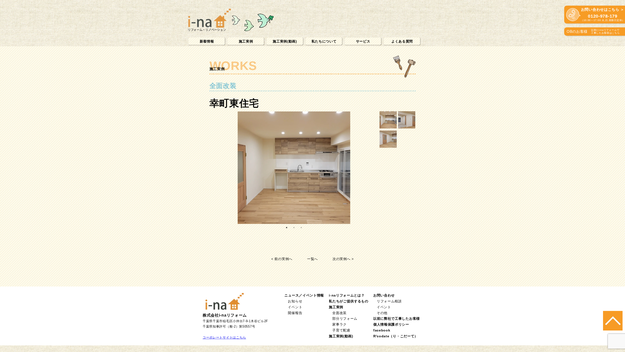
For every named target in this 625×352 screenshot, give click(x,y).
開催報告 (295, 313)
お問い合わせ (384, 295)
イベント (295, 307)
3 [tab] (301, 227)
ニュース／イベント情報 (304, 295)
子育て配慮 (341, 330)
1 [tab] (286, 227)
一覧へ (312, 259)
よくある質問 (402, 41)
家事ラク (339, 324)
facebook (381, 330)
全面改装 (339, 313)
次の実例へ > (343, 259)
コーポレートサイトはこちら (224, 337)
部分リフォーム (344, 318)
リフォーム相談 (389, 301)
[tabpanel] (294, 167)
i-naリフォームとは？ (347, 295)
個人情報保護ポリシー (391, 324)
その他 (382, 313)
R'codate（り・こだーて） (395, 336)
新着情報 (207, 41)
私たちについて (324, 41)
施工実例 (246, 41)
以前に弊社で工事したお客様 (396, 318)
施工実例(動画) (285, 41)
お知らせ (295, 301)
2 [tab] (294, 227)
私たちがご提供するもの (348, 301)
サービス (363, 41)
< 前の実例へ (281, 259)
